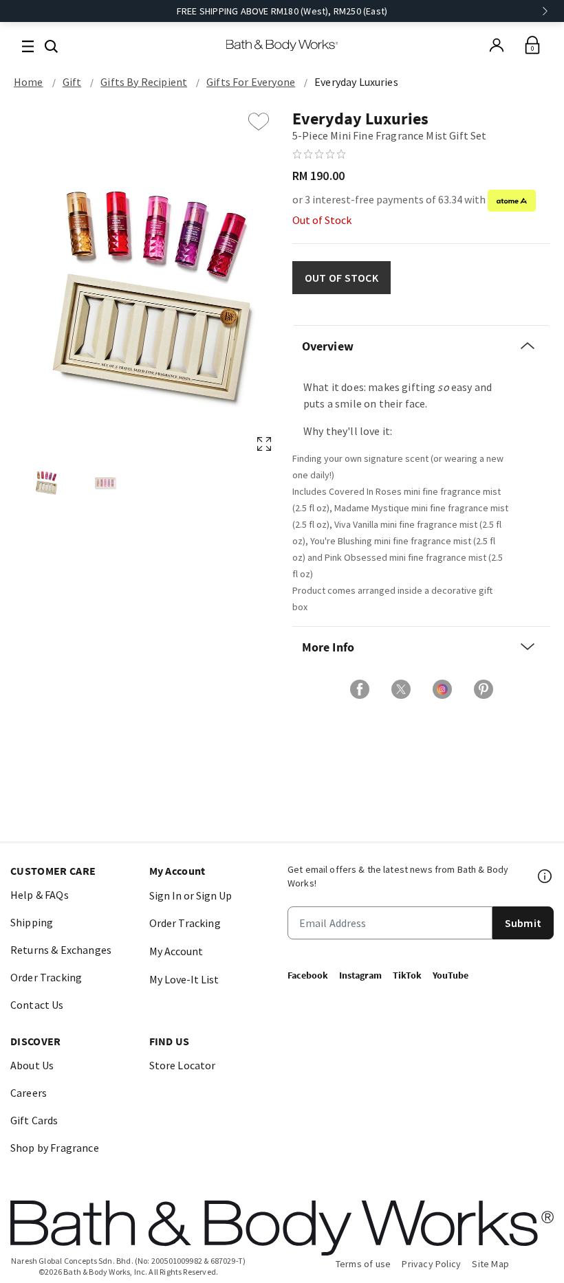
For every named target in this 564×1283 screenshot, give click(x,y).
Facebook (308, 975)
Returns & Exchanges (60, 950)
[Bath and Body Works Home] (282, 45)
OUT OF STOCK (341, 278)
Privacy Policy (431, 1264)
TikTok (407, 975)
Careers (28, 1093)
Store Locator (182, 1065)
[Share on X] (401, 689)
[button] (51, 45)
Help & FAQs (39, 895)
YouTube (450, 975)
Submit (523, 923)
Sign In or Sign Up (190, 895)
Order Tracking (46, 977)
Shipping (31, 922)
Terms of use (363, 1264)
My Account (176, 951)
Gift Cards (34, 1120)
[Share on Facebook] (360, 689)
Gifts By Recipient (143, 82)
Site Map (490, 1264)
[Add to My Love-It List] (259, 121)
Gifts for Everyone (250, 82)
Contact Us (37, 1005)
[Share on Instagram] (442, 689)
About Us (32, 1065)
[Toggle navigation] (28, 45)
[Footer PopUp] (545, 876)
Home (28, 82)
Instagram (360, 975)
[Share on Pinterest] (483, 689)
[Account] (496, 45)
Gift (72, 82)
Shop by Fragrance (54, 1147)
